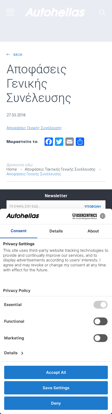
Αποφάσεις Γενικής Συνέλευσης (34, 127)
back (17, 55)
